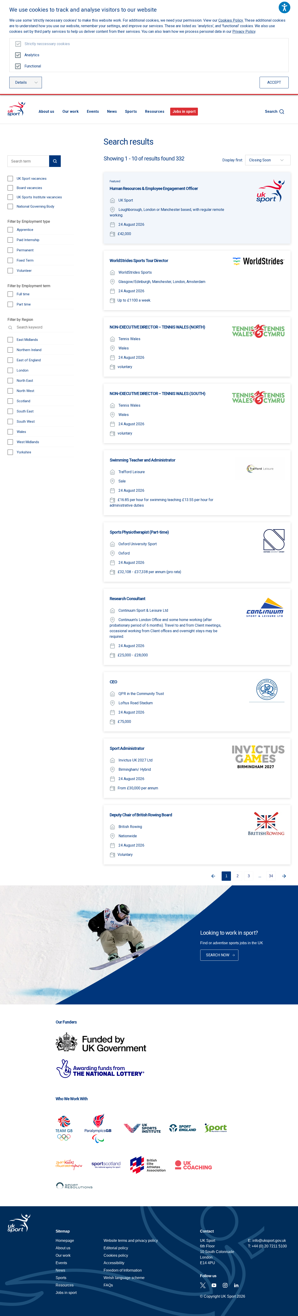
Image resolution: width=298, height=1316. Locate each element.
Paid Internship (28, 240)
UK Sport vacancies (32, 178)
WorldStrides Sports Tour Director (139, 260)
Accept (274, 82)
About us (46, 111)
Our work (70, 111)
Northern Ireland (29, 350)
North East (25, 381)
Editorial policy (116, 1248)
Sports (131, 111)
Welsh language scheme (124, 1278)
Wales (21, 432)
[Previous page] (211, 876)
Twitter (203, 1285)
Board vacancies (29, 188)
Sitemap (63, 1231)
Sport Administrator (127, 748)
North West (25, 391)
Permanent (25, 250)
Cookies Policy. (231, 20)
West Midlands (28, 442)
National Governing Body (35, 206)
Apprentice (25, 230)
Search (271, 111)
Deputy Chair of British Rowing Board (141, 814)
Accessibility (114, 1263)
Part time (24, 304)
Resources (154, 111)
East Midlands (27, 340)
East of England (29, 360)
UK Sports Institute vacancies (39, 197)
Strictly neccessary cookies (47, 44)
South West (26, 421)
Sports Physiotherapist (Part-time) (139, 532)
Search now (217, 955)
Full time (23, 294)
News (112, 111)
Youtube (214, 1285)
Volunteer (24, 271)
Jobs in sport (184, 111)
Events (93, 111)
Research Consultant (127, 598)
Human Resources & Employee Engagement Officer (154, 188)
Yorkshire (24, 452)
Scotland (23, 401)
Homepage (16, 108)
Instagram (225, 1285)
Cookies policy (116, 1255)
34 (271, 876)
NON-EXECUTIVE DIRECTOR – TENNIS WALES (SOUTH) (157, 393)
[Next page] (286, 876)
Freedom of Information (123, 1270)
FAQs (108, 1285)
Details (21, 82)
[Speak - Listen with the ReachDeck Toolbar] (284, 7)
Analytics (31, 55)
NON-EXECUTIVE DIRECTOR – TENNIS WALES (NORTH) (157, 327)
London (22, 370)
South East (25, 411)
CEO (113, 681)
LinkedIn (236, 1285)
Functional (32, 66)
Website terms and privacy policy (131, 1241)
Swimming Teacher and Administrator (142, 460)
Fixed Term (25, 260)
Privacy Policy (243, 31)
